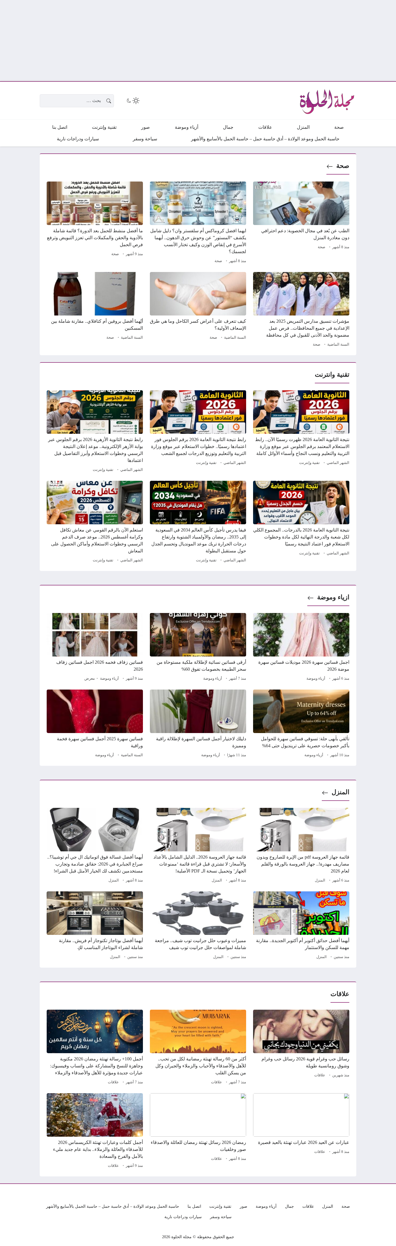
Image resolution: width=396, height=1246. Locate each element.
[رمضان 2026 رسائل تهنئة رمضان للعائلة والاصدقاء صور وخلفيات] (198, 1131)
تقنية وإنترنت (309, 463)
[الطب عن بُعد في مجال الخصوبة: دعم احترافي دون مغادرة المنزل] (301, 223)
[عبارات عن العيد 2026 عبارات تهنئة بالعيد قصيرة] (301, 1131)
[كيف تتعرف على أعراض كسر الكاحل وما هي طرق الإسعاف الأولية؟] (198, 310)
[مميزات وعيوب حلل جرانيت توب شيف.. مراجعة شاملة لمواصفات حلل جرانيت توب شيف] (198, 926)
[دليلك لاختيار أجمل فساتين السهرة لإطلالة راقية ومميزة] (198, 724)
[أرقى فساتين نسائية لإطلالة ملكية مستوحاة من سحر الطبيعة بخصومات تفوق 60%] (198, 648)
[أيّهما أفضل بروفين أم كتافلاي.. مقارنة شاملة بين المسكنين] (95, 310)
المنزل (340, 792)
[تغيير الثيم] (132, 100)
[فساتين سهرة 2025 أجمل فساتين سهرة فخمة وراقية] (95, 724)
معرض (89, 678)
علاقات (319, 1075)
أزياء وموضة (315, 678)
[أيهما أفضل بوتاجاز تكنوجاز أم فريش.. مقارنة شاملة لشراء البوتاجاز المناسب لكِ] (95, 926)
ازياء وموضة (333, 597)
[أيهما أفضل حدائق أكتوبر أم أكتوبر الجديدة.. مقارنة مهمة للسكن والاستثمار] (301, 926)
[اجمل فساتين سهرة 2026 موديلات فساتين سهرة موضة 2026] (301, 648)
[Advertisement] (222, 40)
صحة (342, 165)
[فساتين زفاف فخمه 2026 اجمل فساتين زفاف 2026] (95, 648)
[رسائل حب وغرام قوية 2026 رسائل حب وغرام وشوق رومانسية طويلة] (301, 1048)
